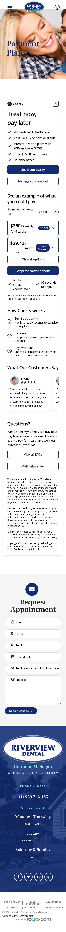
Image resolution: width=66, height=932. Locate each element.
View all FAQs (33, 455)
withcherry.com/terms (18, 517)
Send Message (19, 711)
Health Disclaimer (33, 903)
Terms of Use (33, 907)
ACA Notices (53, 902)
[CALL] (57, 8)
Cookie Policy (12, 902)
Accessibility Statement (17, 916)
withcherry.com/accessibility (42, 537)
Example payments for (20, 211)
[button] (33, 228)
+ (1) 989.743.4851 (33, 796)
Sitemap (12, 907)
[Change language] (56, 104)
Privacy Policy (54, 907)
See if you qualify (33, 170)
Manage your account (33, 181)
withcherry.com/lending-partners (24, 514)
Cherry (34, 432)
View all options (33, 259)
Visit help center (33, 466)
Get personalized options (33, 271)
